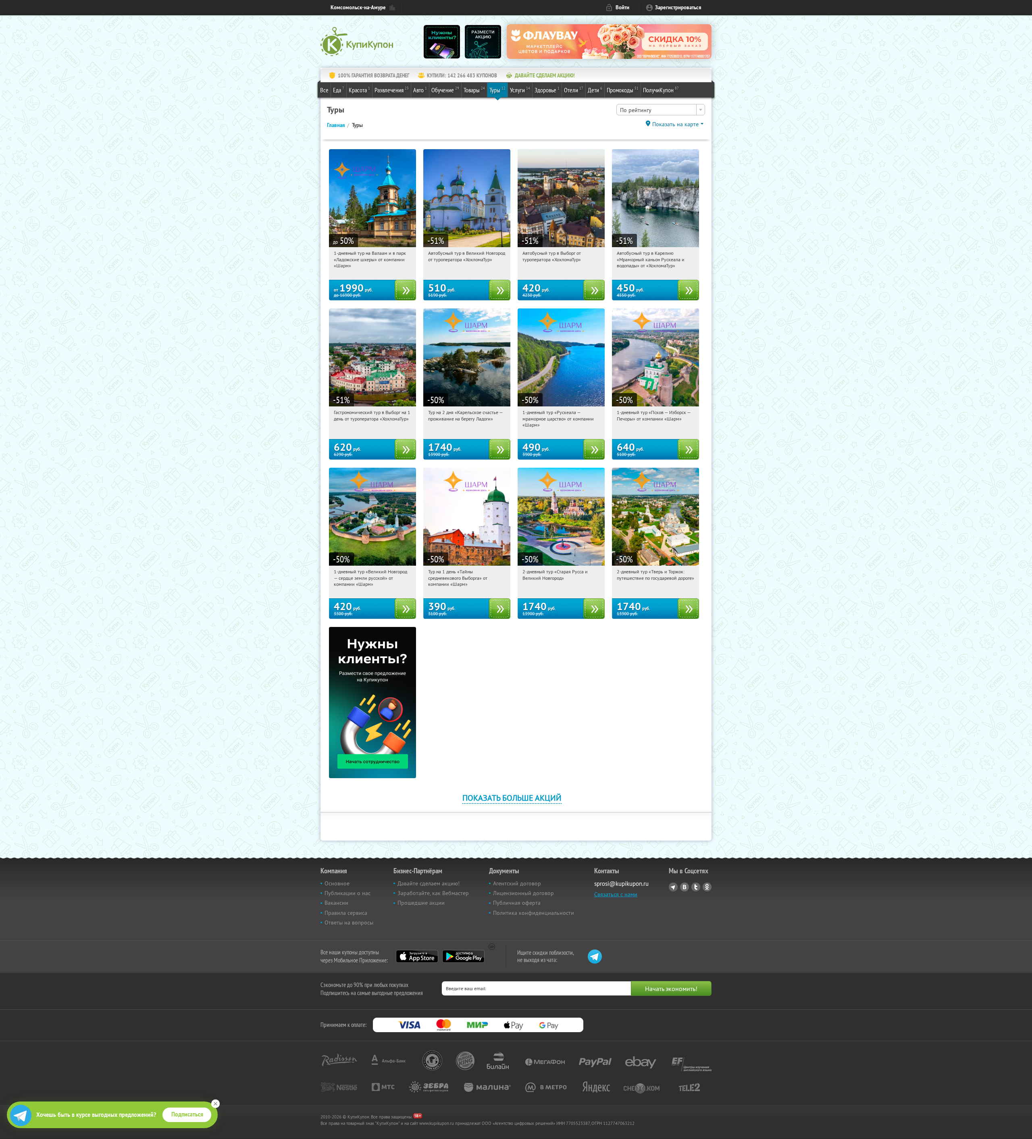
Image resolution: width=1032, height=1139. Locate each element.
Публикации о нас (347, 893)
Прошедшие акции (421, 902)
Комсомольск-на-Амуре (358, 7)
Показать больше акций (512, 798)
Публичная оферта (517, 902)
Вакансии (336, 902)
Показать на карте (675, 124)
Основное (337, 883)
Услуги (520, 89)
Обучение (445, 89)
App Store (417, 956)
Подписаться (187, 1114)
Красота (359, 89)
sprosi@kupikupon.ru (621, 883)
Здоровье (547, 89)
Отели (573, 89)
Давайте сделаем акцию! (428, 883)
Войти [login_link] (622, 7)
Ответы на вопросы (349, 922)
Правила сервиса (346, 912)
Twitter (695, 887)
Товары (474, 89)
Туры (497, 89)
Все (324, 90)
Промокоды (623, 89)
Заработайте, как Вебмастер (433, 893)
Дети (595, 89)
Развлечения (392, 89)
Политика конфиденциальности (533, 912)
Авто (420, 89)
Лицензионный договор (523, 893)
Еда (338, 89)
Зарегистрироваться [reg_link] (678, 7)
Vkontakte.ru (684, 887)
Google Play (463, 956)
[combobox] (660, 109)
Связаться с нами (615, 894)
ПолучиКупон (661, 89)
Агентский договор (517, 883)
